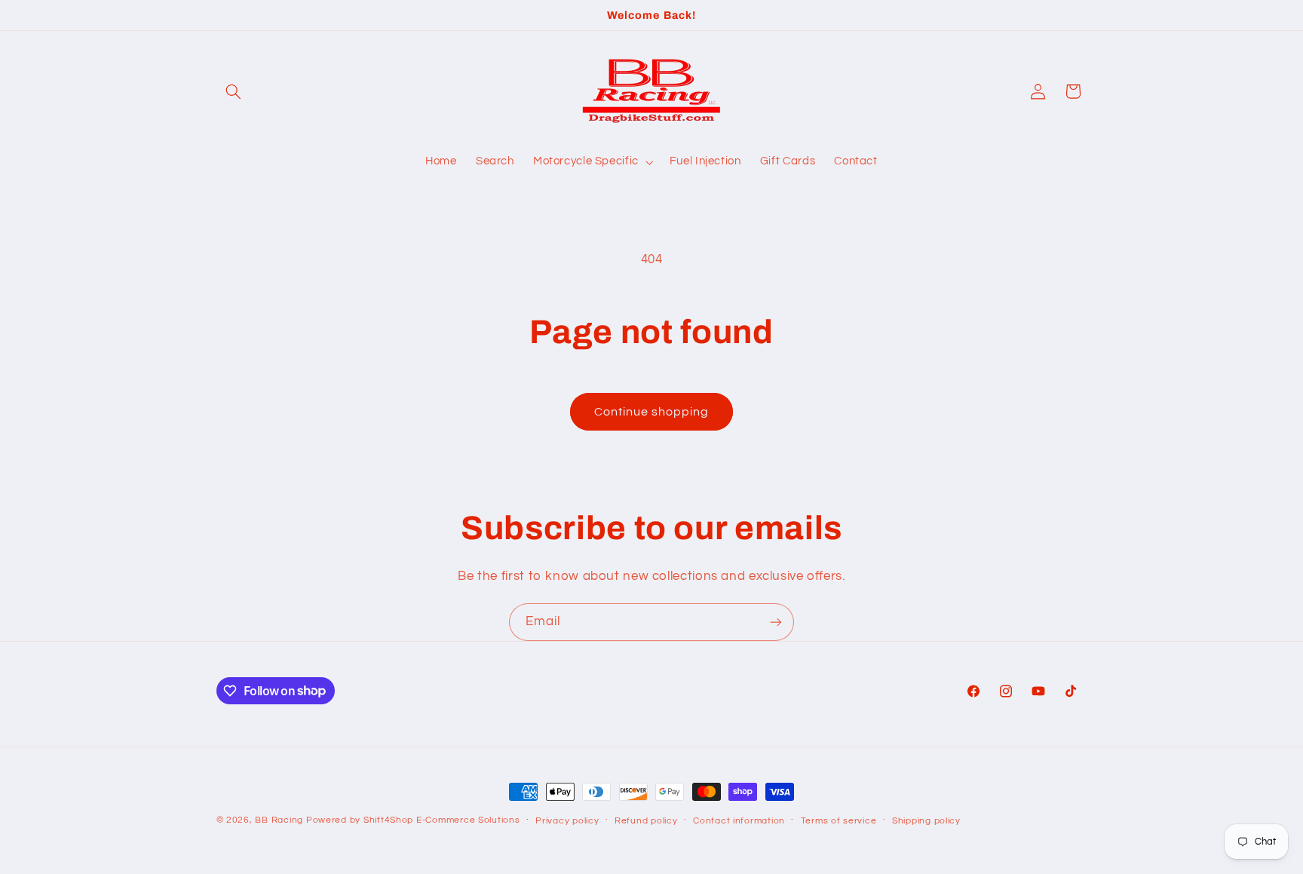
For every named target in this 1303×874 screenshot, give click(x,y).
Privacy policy (567, 821)
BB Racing (279, 820)
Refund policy (646, 821)
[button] (233, 91)
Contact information (739, 821)
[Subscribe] (776, 621)
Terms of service (839, 821)
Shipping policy (926, 821)
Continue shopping (652, 412)
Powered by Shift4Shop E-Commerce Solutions (413, 820)
